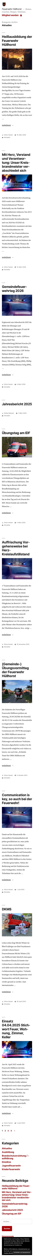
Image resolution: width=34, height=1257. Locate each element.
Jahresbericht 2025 (17, 404)
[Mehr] (21, 15)
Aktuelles (7, 137)
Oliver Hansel (8, 135)
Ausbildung (8, 1152)
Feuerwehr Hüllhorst (12, 9)
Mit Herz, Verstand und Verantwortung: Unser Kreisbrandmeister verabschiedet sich (16, 163)
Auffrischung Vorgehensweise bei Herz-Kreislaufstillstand (16, 548)
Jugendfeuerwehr (11, 1165)
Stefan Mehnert (9, 413)
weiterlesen (8, 125)
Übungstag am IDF (16, 433)
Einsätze (6, 1162)
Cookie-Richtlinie (9, 1253)
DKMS (6, 909)
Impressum (8, 1236)
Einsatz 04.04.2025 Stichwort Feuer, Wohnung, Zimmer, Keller (16, 1029)
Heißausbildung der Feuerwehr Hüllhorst (17, 41)
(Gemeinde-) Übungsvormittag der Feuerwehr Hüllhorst (15, 670)
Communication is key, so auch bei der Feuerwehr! (17, 799)
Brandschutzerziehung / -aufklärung (15, 1157)
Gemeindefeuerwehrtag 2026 (14, 289)
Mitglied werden (10, 15)
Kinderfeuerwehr (11, 1169)
